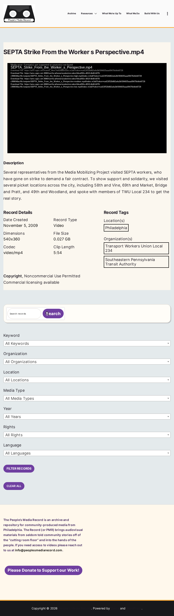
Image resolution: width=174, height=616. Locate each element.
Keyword (11, 335)
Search (53, 313)
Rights (9, 427)
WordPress (134, 608)
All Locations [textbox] (17, 380)
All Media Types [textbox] (19, 398)
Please (43, 570)
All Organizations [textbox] (20, 361)
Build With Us (152, 13)
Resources (87, 13)
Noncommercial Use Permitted (52, 276)
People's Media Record (75, 608)
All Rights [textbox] (13, 435)
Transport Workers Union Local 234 (134, 248)
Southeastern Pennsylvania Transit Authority (130, 261)
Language (12, 445)
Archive (71, 13)
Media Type (14, 390)
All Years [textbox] (13, 416)
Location (11, 372)
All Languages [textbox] (18, 453)
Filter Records (19, 468)
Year (7, 408)
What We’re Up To (111, 13)
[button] (95, 13)
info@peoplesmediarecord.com (38, 550)
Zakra (115, 608)
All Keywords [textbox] (17, 343)
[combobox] (87, 343)
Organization (15, 353)
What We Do (133, 13)
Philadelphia (116, 228)
